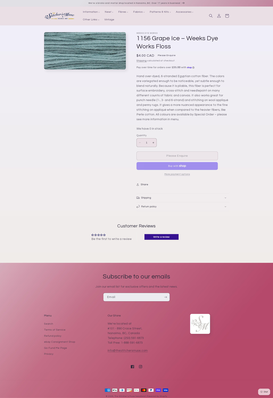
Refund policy (52, 336)
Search (48, 323)
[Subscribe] (166, 297)
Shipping (141, 60)
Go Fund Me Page (55, 348)
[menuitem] (91, 12)
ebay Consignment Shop (59, 342)
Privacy (48, 354)
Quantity (141, 135)
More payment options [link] (177, 174)
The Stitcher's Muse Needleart (130, 396)
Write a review (161, 237)
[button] (211, 16)
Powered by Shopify (157, 396)
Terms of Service (54, 329)
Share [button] (144, 184)
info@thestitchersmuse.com (128, 350)
